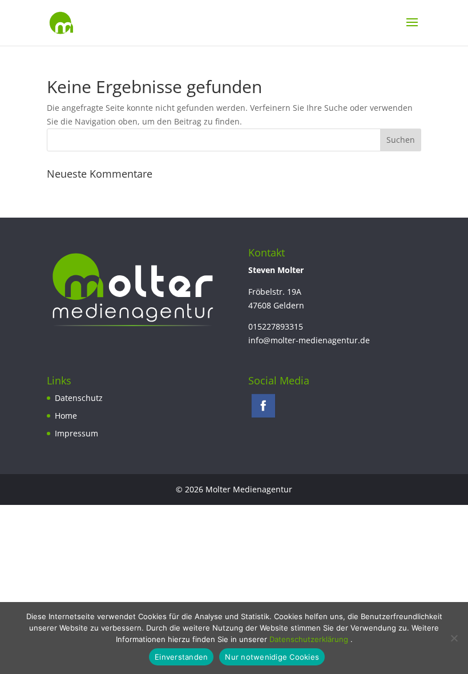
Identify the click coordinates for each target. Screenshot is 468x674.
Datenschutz (79, 397)
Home (66, 415)
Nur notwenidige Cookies (272, 656)
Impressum (76, 433)
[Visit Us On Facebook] (262, 416)
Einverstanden (181, 656)
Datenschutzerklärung (309, 639)
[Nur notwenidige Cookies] (453, 638)
